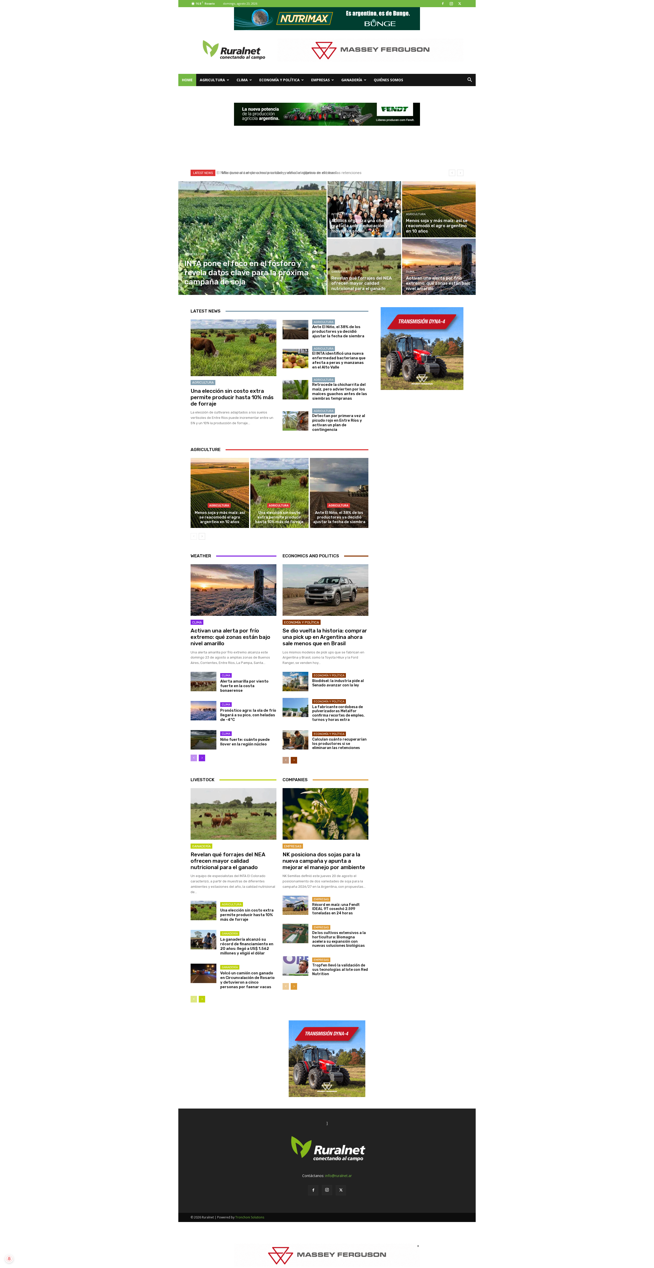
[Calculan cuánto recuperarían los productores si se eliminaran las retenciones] (295, 740)
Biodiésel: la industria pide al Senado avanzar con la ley (338, 683)
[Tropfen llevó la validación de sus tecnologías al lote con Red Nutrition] (295, 966)
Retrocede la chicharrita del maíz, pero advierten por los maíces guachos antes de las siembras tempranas (339, 391)
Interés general (344, 214)
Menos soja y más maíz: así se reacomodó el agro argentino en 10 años (220, 517)
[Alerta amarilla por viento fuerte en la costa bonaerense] (203, 681)
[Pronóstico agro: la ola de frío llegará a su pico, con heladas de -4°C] (203, 710)
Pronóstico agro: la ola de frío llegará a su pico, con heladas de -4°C (248, 715)
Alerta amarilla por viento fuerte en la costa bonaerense (244, 686)
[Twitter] (459, 3)
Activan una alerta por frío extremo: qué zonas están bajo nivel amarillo (230, 637)
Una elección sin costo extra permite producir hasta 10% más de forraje (232, 397)
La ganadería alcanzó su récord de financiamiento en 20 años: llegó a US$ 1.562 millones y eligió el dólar (246, 946)
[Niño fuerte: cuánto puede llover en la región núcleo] (203, 740)
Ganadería (351, 79)
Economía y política (279, 79)
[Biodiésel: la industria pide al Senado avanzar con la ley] (295, 681)
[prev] (452, 173)
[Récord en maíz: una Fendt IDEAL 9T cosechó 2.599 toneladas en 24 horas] (295, 905)
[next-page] (202, 536)
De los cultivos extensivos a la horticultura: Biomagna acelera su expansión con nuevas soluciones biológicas (339, 939)
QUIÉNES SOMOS (388, 79)
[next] (460, 173)
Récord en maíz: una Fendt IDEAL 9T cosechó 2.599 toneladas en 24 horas (336, 909)
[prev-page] (194, 536)
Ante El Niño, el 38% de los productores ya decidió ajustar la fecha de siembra (338, 331)
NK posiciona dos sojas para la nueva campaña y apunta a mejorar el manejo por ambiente (324, 860)
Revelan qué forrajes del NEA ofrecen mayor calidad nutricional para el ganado (228, 860)
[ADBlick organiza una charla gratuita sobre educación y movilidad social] (364, 209)
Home (187, 79)
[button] (469, 80)
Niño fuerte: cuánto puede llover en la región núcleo (245, 741)
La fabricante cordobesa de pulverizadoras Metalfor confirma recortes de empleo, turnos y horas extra (338, 713)
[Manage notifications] (9, 1259)
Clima (242, 79)
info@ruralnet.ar (338, 1175)
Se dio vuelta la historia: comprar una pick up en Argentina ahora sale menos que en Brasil (325, 637)
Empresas (320, 79)
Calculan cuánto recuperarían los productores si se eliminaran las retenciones (339, 743)
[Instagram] (451, 3)
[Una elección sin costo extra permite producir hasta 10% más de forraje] (233, 347)
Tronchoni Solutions (249, 1217)
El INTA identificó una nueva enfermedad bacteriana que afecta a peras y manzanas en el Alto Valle (339, 360)
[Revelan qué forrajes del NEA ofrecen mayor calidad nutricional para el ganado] (364, 267)
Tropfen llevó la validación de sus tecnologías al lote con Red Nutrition (340, 969)
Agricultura (212, 79)
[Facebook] (443, 3)
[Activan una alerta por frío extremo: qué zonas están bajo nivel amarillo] (439, 267)
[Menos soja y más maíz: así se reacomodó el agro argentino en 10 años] (439, 209)
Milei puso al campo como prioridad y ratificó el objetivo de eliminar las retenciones (289, 172)
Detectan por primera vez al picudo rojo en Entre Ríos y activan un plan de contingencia (338, 422)
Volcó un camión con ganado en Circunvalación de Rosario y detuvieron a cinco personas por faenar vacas (247, 980)
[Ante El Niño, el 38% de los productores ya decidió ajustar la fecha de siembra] (295, 329)
